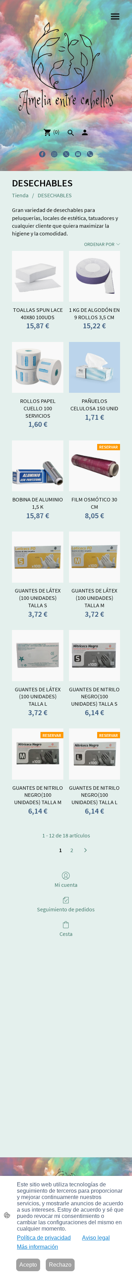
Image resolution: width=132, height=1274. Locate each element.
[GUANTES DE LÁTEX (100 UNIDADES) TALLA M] (94, 557)
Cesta (66, 933)
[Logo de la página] (66, 69)
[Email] (78, 154)
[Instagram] (54, 154)
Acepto (28, 1265)
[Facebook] (42, 154)
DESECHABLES (55, 195)
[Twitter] (66, 154)
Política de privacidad (44, 1238)
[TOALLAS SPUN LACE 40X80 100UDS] (37, 276)
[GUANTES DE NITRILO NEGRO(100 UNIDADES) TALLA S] (94, 655)
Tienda (20, 195)
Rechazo (60, 1265)
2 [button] (71, 850)
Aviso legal (96, 1238)
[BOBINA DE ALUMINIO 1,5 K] (37, 465)
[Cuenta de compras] (85, 132)
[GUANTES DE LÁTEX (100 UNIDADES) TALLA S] (37, 557)
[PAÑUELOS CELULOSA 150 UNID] (94, 367)
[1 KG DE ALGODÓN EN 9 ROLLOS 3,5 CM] (94, 276)
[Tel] (90, 154)
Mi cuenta (66, 884)
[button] (71, 133)
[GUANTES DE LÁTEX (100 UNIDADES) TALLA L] (37, 655)
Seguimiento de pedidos (66, 909)
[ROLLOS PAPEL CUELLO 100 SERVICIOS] (37, 367)
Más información (37, 1247)
